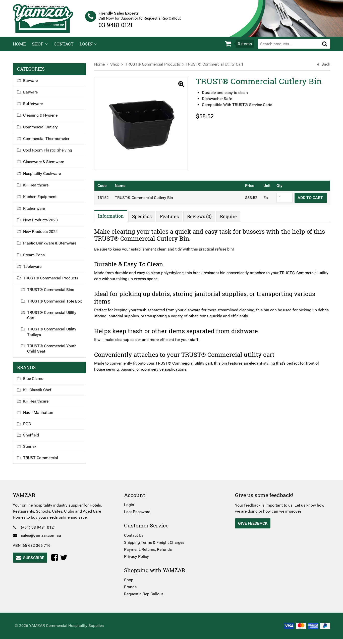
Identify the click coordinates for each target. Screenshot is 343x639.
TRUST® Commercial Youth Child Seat (52, 348)
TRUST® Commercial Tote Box (54, 301)
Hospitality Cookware (42, 173)
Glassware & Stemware (43, 161)
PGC (27, 423)
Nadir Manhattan (38, 412)
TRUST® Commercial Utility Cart (214, 64)
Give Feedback (252, 523)
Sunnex (29, 446)
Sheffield (31, 435)
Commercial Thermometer (46, 138)
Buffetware (33, 103)
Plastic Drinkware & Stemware (49, 243)
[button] (324, 44)
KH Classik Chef (37, 389)
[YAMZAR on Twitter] (65, 558)
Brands (130, 586)
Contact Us (133, 535)
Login (86, 44)
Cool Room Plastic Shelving (47, 150)
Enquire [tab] (228, 216)
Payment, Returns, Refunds (148, 549)
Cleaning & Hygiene (40, 115)
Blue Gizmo (33, 378)
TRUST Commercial (40, 457)
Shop (37, 44)
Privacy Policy (136, 556)
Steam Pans (34, 255)
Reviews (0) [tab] (199, 216)
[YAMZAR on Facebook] (55, 558)
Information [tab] (111, 216)
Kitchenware (34, 208)
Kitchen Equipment (39, 196)
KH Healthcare (35, 185)
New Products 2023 (40, 220)
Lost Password (137, 511)
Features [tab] (169, 216)
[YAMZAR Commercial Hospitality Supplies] (43, 18)
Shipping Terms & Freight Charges (154, 542)
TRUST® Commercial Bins (50, 289)
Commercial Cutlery (40, 127)
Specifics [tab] (142, 216)
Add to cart (311, 197)
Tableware (32, 266)
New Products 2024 (40, 231)
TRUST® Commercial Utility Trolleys (51, 332)
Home (19, 44)
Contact (64, 44)
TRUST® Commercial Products (152, 64)
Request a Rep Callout (143, 594)
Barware (30, 80)
